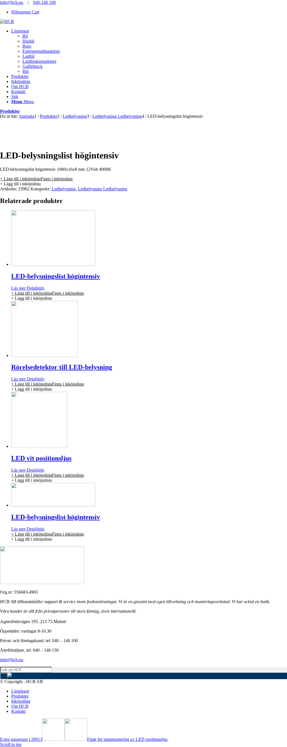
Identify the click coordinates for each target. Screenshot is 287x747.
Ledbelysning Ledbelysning (102, 188)
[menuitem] (149, 51)
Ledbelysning (64, 188)
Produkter (10, 111)
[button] (36, 178)
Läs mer (18, 288)
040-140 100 (44, 2)
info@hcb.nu (11, 2)
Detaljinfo (35, 288)
